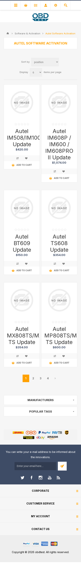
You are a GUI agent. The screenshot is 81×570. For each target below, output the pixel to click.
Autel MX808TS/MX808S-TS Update (22, 335)
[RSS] (59, 478)
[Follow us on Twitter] (22, 478)
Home (8, 33)
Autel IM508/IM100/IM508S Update (22, 138)
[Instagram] (40, 478)
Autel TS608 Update (59, 243)
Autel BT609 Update (22, 243)
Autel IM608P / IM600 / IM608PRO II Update (59, 144)
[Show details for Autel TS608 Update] (59, 208)
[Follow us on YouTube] (50, 478)
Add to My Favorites (26, 158)
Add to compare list (17, 158)
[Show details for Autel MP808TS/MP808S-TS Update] (59, 300)
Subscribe (62, 466)
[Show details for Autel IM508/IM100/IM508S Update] (22, 102)
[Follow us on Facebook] (31, 478)
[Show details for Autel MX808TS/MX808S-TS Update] (22, 300)
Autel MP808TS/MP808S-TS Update (59, 335)
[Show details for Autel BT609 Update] (22, 208)
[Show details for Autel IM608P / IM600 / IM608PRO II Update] (59, 102)
